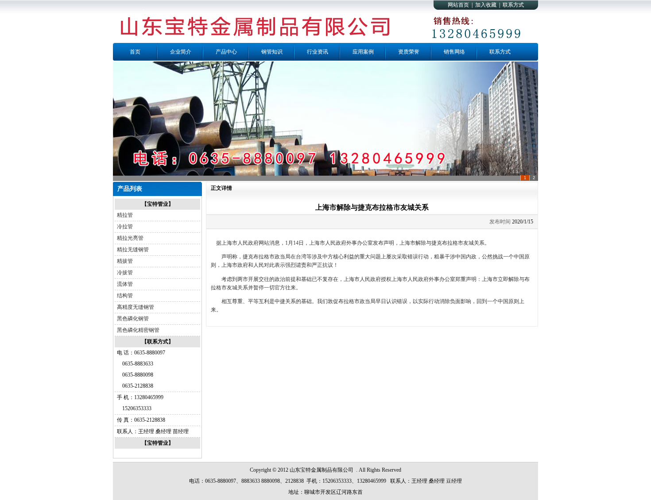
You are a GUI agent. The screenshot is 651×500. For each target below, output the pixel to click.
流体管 (125, 284)
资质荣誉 (408, 52)
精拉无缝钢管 (133, 249)
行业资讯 (317, 52)
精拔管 (125, 261)
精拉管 (125, 215)
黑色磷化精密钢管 (138, 330)
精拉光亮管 (130, 238)
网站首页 (458, 5)
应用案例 (363, 52)
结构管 (125, 295)
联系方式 (513, 5)
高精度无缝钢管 (135, 307)
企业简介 (180, 52)
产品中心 (226, 52)
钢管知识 (272, 52)
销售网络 (454, 52)
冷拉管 (125, 226)
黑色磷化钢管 (133, 318)
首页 (135, 52)
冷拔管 (125, 272)
